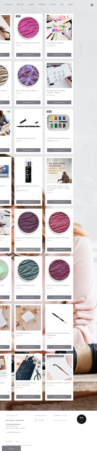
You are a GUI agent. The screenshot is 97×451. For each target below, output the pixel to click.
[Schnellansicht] (59, 27)
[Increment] (39, 49)
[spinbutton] (28, 49)
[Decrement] (17, 49)
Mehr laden (28, 406)
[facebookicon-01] (39, 420)
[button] (92, 4)
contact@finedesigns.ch (13, 432)
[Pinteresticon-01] (43, 420)
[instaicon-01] (36, 420)
